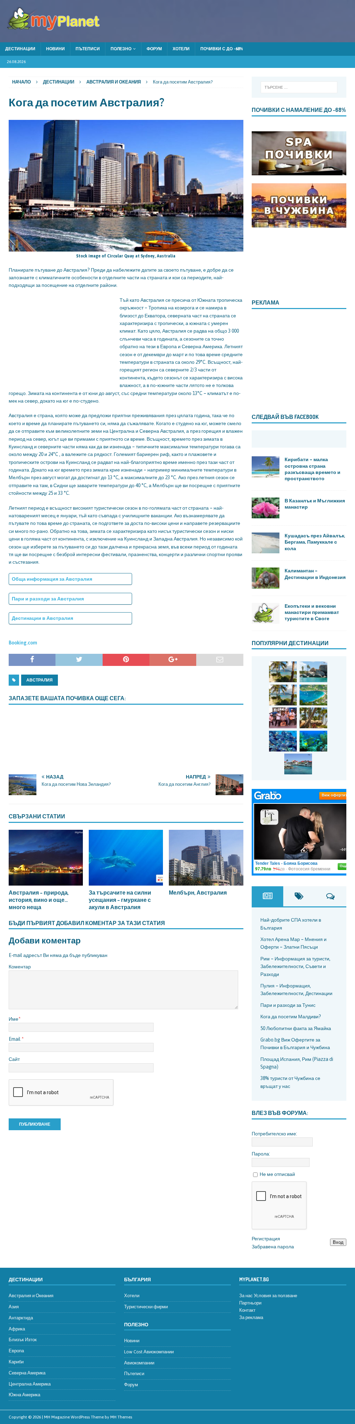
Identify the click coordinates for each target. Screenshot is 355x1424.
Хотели (181, 48)
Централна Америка (30, 1384)
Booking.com (23, 642)
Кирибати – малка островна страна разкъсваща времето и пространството (312, 468)
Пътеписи (88, 48)
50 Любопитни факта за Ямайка (295, 1028)
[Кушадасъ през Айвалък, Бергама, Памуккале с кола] (265, 543)
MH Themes (121, 1417)
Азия (14, 1306)
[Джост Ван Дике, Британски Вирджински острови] (283, 671)
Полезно (121, 48)
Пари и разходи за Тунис (287, 1005)
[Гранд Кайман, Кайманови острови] (298, 764)
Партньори (250, 1303)
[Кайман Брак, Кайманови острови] (313, 741)
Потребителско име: (274, 1133)
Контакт (247, 1310)
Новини (55, 48)
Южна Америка (24, 1394)
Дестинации (20, 48)
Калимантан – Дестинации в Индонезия (315, 574)
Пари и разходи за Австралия (48, 598)
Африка (17, 1328)
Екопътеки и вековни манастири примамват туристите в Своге (312, 612)
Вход (338, 1242)
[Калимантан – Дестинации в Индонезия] (265, 578)
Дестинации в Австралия (42, 618)
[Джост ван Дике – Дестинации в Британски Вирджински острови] (283, 695)
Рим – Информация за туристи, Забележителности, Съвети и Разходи (295, 966)
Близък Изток (23, 1339)
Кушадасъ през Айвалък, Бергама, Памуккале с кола (315, 542)
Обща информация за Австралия (52, 579)
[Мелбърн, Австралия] (206, 858)
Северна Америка (27, 1372)
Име (13, 1019)
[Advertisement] (61, 339)
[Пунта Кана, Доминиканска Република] (313, 717)
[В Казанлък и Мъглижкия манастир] (265, 508)
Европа (16, 1350)
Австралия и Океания (31, 1295)
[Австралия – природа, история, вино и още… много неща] (46, 858)
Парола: (261, 1154)
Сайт (14, 1059)
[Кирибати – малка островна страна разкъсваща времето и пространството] (265, 466)
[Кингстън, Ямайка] (283, 717)
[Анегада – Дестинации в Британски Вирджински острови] (313, 671)
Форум (154, 48)
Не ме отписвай (277, 1174)
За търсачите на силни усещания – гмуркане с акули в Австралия (120, 900)
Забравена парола (273, 1246)
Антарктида (21, 1317)
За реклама (251, 1317)
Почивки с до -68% (221, 48)
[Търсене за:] (299, 87)
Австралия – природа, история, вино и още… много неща (39, 900)
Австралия (39, 680)
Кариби (16, 1361)
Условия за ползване (275, 1295)
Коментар (20, 966)
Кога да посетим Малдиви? (290, 1016)
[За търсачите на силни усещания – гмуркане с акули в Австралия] (126, 858)
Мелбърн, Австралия (198, 892)
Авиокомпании (139, 1362)
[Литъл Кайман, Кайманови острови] (283, 741)
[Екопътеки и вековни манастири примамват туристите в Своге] (265, 613)
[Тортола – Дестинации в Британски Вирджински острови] (313, 695)
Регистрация (266, 1238)
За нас (246, 1295)
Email (15, 1039)
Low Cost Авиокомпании (149, 1351)
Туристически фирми (146, 1306)
